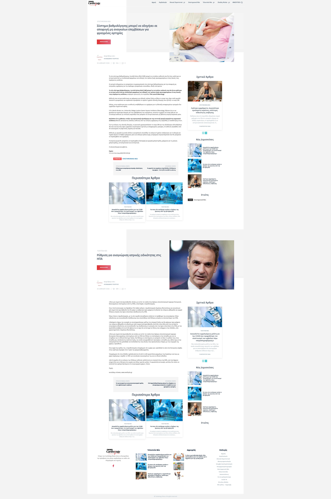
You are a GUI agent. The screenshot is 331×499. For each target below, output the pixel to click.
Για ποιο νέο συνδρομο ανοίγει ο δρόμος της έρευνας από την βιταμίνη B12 (164, 210)
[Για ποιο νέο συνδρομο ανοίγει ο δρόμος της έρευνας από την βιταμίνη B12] (164, 193)
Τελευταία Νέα (128, 206)
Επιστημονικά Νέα (104, 21)
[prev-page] (203, 133)
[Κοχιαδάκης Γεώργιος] (100, 57)
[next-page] (206, 133)
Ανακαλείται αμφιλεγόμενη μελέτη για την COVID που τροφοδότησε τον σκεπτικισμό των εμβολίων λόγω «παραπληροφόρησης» (127, 211)
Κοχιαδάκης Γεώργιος (111, 58)
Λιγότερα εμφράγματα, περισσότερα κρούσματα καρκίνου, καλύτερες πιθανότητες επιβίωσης (205, 110)
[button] (238, 2)
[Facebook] (113, 466)
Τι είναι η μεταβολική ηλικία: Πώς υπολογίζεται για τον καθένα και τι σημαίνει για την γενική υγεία (196, 457)
